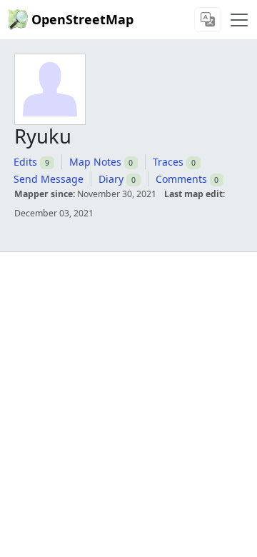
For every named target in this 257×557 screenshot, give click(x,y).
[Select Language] (207, 19)
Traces (168, 162)
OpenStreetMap (82, 19)
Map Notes (95, 162)
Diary (111, 179)
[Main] (239, 20)
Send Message (49, 179)
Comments (181, 179)
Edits (25, 162)
